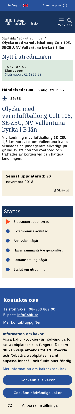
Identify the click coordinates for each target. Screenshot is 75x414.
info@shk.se (27, 315)
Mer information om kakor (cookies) (34, 369)
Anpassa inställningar (40, 405)
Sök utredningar (31, 38)
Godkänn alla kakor (38, 380)
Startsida (9, 38)
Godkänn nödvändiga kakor (38, 393)
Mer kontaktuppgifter (22, 322)
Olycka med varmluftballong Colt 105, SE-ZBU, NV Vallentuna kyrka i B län (36, 45)
